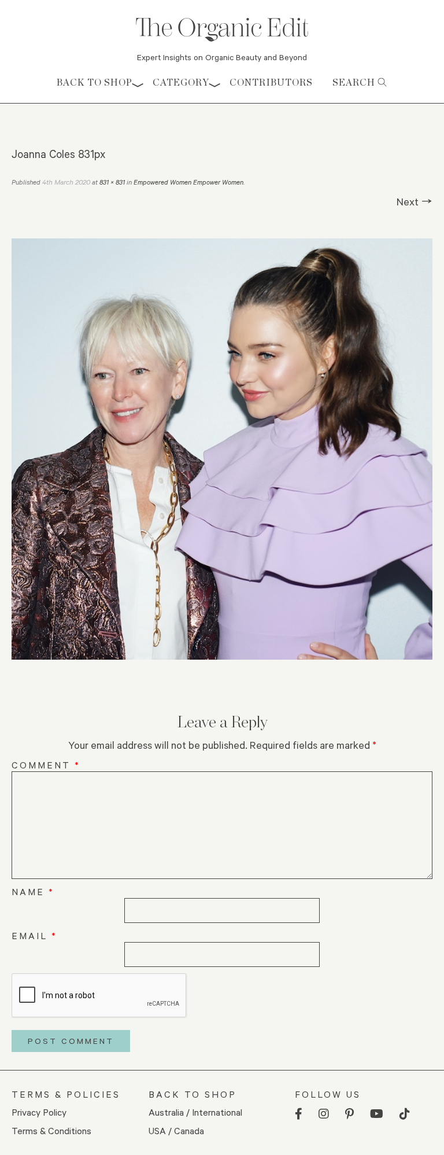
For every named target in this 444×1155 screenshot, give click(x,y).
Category (181, 82)
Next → (414, 201)
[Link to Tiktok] (404, 1114)
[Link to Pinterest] (349, 1114)
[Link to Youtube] (376, 1114)
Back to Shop (94, 82)
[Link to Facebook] (298, 1114)
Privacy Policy (39, 1112)
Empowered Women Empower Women (188, 182)
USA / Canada (176, 1130)
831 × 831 (112, 182)
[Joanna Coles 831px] (222, 449)
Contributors (271, 82)
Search (355, 82)
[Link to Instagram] (324, 1114)
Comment (46, 765)
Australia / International (195, 1112)
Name (33, 891)
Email (34, 935)
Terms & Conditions (51, 1130)
